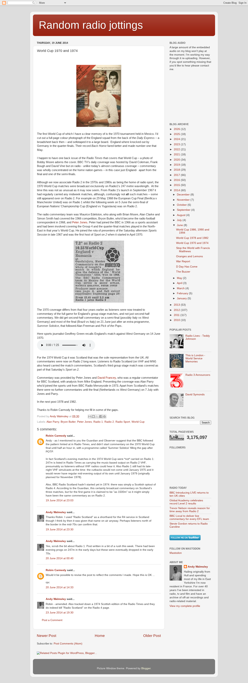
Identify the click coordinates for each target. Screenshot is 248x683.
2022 (177, 149)
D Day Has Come (186, 266)
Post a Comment (52, 620)
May (180, 278)
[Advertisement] (189, 96)
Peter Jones (79, 222)
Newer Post (46, 636)
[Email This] (90, 416)
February (183, 293)
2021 (177, 154)
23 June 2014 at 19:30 (59, 612)
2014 (177, 190)
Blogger (146, 668)
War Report (183, 261)
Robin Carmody (56, 435)
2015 (177, 185)
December (183, 194)
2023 (177, 144)
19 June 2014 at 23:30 (59, 529)
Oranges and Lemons (189, 256)
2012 (177, 310)
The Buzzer (183, 271)
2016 (177, 180)
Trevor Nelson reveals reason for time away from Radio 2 (190, 510)
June (180, 225)
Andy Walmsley (56, 512)
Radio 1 (98, 421)
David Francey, (107, 377)
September (184, 209)
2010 (177, 320)
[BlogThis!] (93, 416)
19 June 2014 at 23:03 (59, 500)
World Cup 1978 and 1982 (192, 238)
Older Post (152, 636)
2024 (177, 139)
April (180, 283)
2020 (177, 159)
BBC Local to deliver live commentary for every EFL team (189, 517)
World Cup (138, 421)
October (182, 204)
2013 (177, 304)
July (180, 220)
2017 (177, 175)
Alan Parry (52, 421)
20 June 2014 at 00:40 (59, 558)
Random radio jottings (91, 25)
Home (100, 636)
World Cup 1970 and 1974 (192, 243)
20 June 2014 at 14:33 (59, 587)
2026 (177, 129)
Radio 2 (109, 421)
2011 (177, 315)
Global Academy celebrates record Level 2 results (186, 502)
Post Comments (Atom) (68, 643)
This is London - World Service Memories (195, 358)
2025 (177, 134)
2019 (177, 164)
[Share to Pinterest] (104, 416)
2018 (177, 169)
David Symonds (195, 394)
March (181, 288)
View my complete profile (185, 606)
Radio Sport (122, 421)
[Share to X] (97, 416)
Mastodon (176, 552)
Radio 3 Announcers (197, 374)
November (183, 199)
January (182, 298)
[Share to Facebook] (101, 416)
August (181, 215)
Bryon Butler (68, 421)
